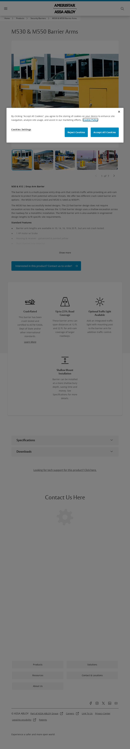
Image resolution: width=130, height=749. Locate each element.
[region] (65, 125)
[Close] (119, 111)
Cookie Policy (90, 119)
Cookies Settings (21, 129)
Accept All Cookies (105, 132)
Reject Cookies (76, 132)
